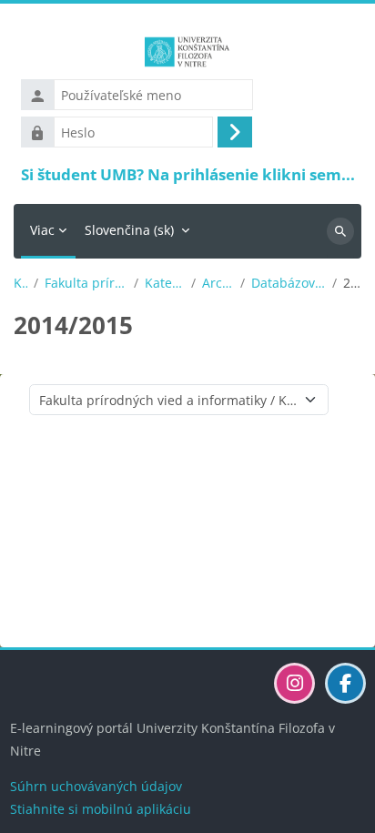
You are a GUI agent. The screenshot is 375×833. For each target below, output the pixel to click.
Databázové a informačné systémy (288, 283)
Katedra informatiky (165, 283)
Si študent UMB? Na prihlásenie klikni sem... (188, 174)
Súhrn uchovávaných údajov (96, 786)
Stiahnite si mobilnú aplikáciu (100, 809)
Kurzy (20, 283)
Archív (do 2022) (218, 283)
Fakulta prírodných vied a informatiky (86, 283)
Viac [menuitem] (42, 230)
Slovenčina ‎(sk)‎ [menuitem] (129, 230)
